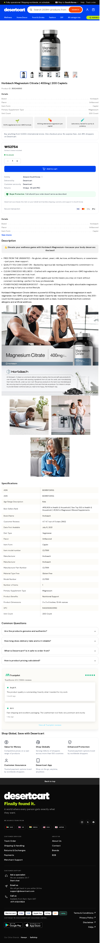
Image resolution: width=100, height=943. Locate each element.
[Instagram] (82, 822)
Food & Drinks (38, 17)
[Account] (87, 9)
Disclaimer (89, 922)
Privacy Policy (88, 917)
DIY (61, 17)
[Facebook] (93, 822)
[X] (87, 822)
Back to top (50, 781)
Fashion (52, 17)
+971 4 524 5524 (17, 902)
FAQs (92, 927)
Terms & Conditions (85, 913)
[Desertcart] (14, 9)
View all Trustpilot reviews (50, 725)
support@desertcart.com (22, 891)
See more (7, 235)
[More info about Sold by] (42, 177)
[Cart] (93, 9)
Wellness (8, 17)
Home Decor (22, 17)
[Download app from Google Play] (13, 925)
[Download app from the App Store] (33, 925)
